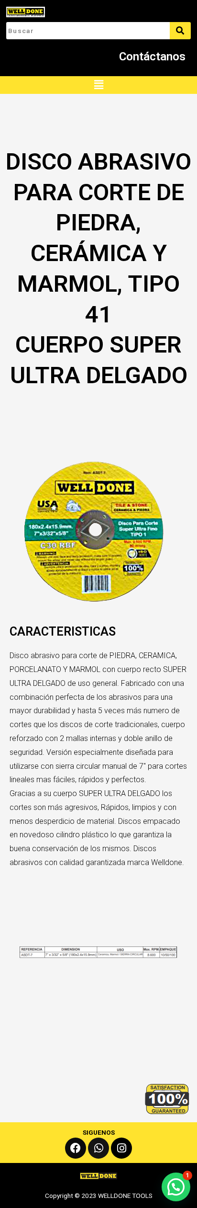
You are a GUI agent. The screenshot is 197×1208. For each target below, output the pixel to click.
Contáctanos (152, 56)
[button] (98, 85)
